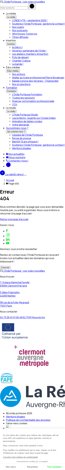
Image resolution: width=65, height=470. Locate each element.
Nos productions (21, 84)
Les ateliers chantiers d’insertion (30, 54)
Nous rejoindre (17, 157)
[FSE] (15, 340)
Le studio (11, 111)
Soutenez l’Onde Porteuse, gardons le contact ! (38, 23)
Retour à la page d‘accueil (14, 219)
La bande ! (17, 64)
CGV (14, 104)
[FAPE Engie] (7, 383)
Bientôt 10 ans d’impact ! (25, 141)
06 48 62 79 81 (24, 317)
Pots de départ (20, 57)
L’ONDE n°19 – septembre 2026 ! (29, 20)
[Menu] (25, 175)
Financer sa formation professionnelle (33, 101)
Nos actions (18, 74)
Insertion (11, 44)
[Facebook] (7, 231)
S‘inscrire (5, 267)
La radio (14, 174)
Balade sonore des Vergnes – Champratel (35, 81)
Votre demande (20, 124)
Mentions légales (21, 148)
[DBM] (8, 428)
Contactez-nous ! (18, 160)
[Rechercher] (32, 6)
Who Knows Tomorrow (24, 33)
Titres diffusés (20, 37)
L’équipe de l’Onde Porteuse (27, 135)
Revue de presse (21, 138)
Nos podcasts (20, 30)
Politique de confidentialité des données (28, 420)
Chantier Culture (21, 60)
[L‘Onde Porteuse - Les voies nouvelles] (22, 1)
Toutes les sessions (23, 97)
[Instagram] (8, 236)
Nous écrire (38, 317)
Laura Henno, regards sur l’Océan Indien (34, 118)
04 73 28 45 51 (8, 317)
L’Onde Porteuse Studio (25, 114)
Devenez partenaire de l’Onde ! (29, 50)
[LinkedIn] (7, 240)
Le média (11, 17)
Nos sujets (18, 27)
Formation (11, 87)
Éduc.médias (13, 71)
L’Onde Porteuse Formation (27, 94)
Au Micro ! (17, 47)
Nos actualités (16, 154)
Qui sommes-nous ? (17, 128)
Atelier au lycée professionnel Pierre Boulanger (38, 77)
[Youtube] (7, 243)
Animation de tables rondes (27, 121)
